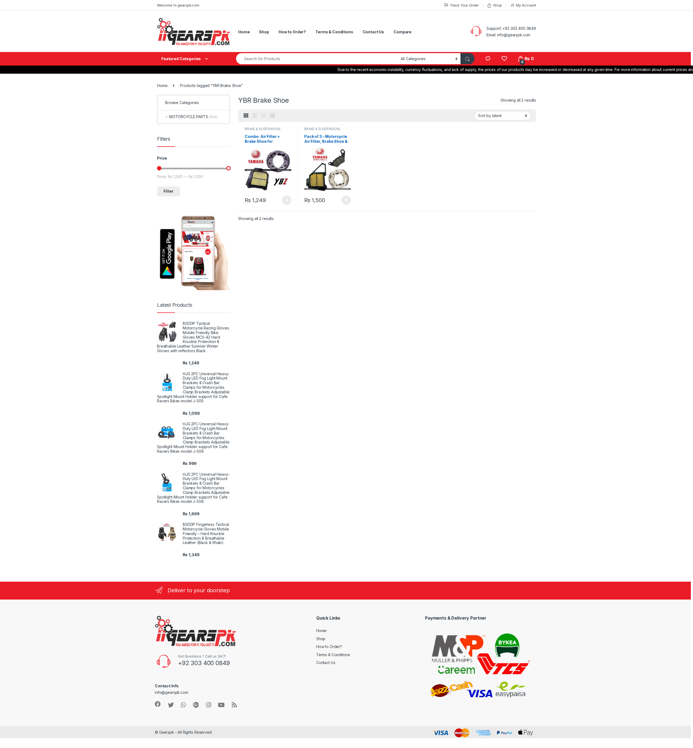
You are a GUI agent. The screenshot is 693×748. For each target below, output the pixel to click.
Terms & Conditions (334, 32)
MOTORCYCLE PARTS (193, 116)
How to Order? (292, 32)
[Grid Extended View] (255, 115)
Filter (169, 191)
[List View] (263, 115)
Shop (497, 5)
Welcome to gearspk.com (178, 5)
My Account (526, 5)
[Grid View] (246, 115)
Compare (402, 32)
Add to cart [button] (286, 200)
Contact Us (373, 32)
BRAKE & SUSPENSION (262, 129)
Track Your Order (464, 5)
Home (244, 32)
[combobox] (317, 58)
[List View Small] (272, 115)
